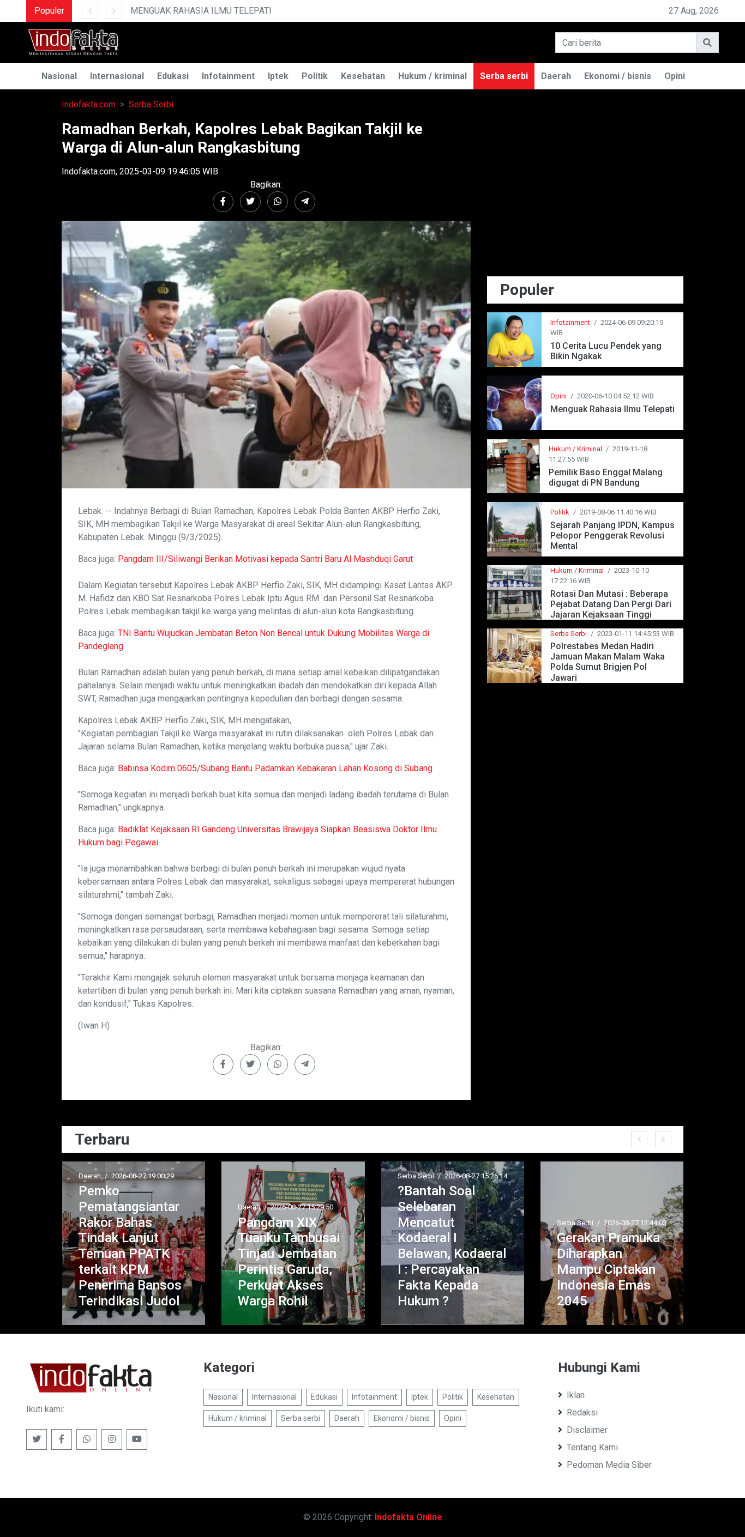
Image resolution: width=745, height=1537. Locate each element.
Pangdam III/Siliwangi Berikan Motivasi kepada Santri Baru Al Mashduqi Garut (265, 559)
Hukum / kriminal (432, 76)
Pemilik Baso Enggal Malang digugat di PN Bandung (606, 477)
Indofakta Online (408, 1517)
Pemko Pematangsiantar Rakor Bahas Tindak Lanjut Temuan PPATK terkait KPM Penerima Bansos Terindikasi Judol (130, 1246)
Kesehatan (363, 76)
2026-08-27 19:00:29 (142, 1176)
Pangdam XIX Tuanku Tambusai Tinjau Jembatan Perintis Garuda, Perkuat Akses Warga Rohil (289, 1262)
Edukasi (173, 76)
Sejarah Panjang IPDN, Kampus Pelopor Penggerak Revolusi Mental (612, 535)
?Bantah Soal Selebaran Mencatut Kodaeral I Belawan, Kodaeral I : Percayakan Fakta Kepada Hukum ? (452, 1246)
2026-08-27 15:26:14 (475, 1176)
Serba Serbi (151, 104)
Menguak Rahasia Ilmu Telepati (612, 409)
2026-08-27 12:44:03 (635, 1223)
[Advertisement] (585, 196)
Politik (315, 76)
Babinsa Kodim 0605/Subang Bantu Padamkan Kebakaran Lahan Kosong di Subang (275, 768)
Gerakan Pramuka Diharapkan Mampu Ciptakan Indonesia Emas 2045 (608, 1269)
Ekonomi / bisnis (617, 76)
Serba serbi (504, 76)
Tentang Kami (592, 1447)
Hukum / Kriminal (575, 449)
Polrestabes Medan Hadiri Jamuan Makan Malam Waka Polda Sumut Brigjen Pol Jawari (607, 662)
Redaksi (582, 1412)
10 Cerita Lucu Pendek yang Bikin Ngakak (606, 351)
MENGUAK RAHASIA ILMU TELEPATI (201, 10)
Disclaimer (587, 1430)
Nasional (59, 76)
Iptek (278, 76)
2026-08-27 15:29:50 (302, 1207)
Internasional (117, 76)
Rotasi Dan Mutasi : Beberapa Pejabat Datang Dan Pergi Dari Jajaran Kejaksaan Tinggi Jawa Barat (610, 604)
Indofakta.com (89, 104)
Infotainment (228, 76)
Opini (674, 76)
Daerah (556, 76)
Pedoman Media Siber (609, 1465)
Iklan (576, 1395)
